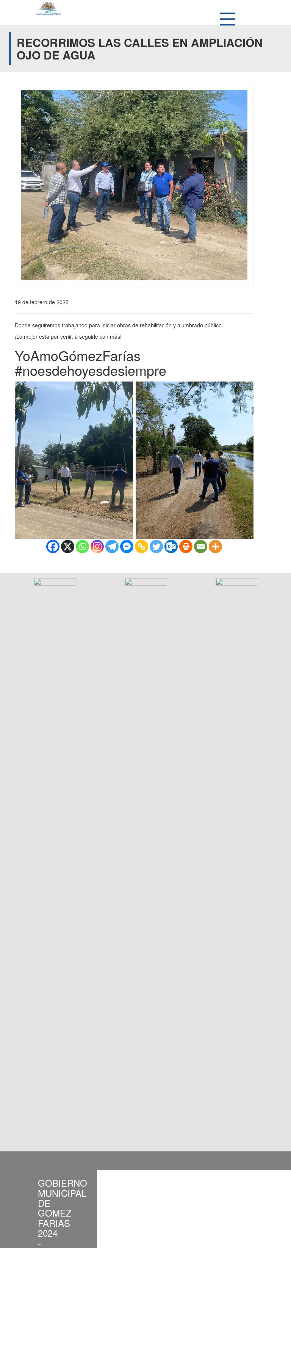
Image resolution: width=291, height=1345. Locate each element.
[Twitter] (156, 546)
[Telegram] (112, 546)
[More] (215, 546)
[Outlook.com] (171, 546)
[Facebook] (52, 546)
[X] (67, 546)
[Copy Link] (141, 546)
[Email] (200, 546)
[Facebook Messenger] (126, 546)
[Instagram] (97, 546)
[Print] (185, 546)
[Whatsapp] (82, 546)
